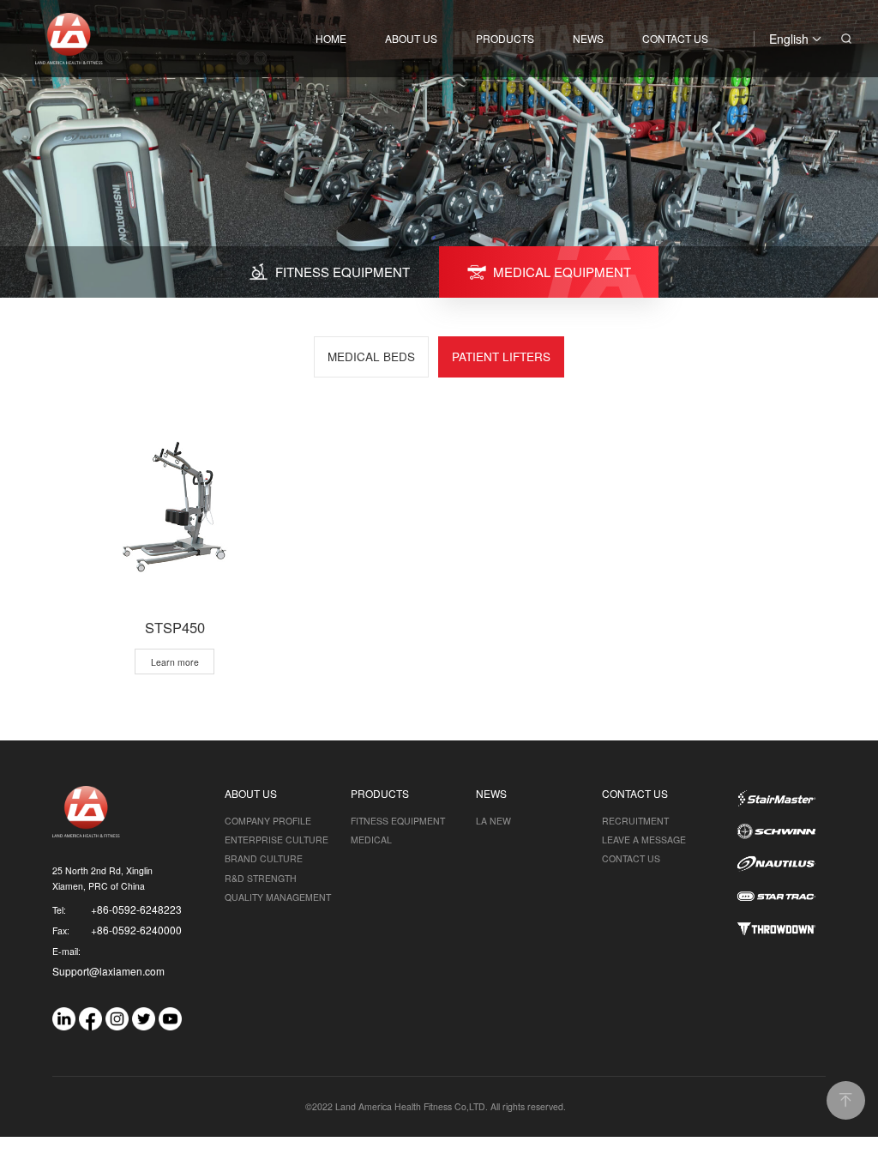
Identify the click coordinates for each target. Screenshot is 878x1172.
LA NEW (493, 820)
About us (411, 38)
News (588, 38)
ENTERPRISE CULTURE (276, 839)
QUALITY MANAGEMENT (278, 897)
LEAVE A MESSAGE (644, 839)
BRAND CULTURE (264, 858)
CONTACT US (631, 858)
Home (331, 38)
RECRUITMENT (635, 820)
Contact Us (675, 38)
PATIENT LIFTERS (501, 356)
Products (505, 38)
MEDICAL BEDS (371, 356)
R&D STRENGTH (261, 878)
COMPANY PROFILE (268, 820)
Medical (371, 839)
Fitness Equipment (398, 820)
